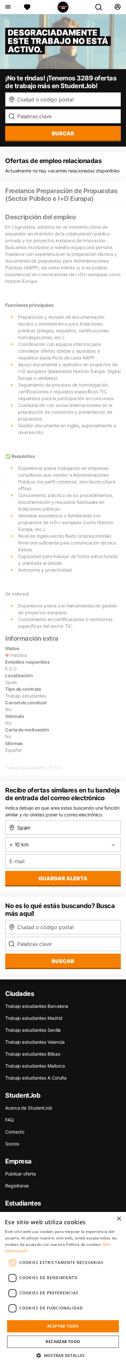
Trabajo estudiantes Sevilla (33, 1030)
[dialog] (63, 1289)
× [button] (118, 1218)
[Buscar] (101, 7)
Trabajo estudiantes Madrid (33, 1018)
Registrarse (17, 1185)
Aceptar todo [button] (63, 1326)
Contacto (14, 1131)
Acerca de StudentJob (28, 1108)
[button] (63, 1355)
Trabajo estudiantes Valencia (35, 1042)
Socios (12, 1143)
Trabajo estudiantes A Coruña (36, 1078)
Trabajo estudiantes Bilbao (32, 1054)
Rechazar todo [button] (63, 1341)
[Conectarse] (117, 7)
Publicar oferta (20, 1173)
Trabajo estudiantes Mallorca (35, 1066)
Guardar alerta (63, 878)
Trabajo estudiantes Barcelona (36, 1006)
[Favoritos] (27, 7)
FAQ (9, 1120)
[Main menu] (7, 7)
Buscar (63, 133)
